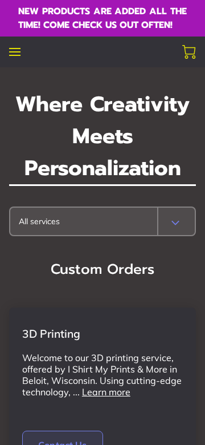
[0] (189, 52)
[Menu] (14, 52)
